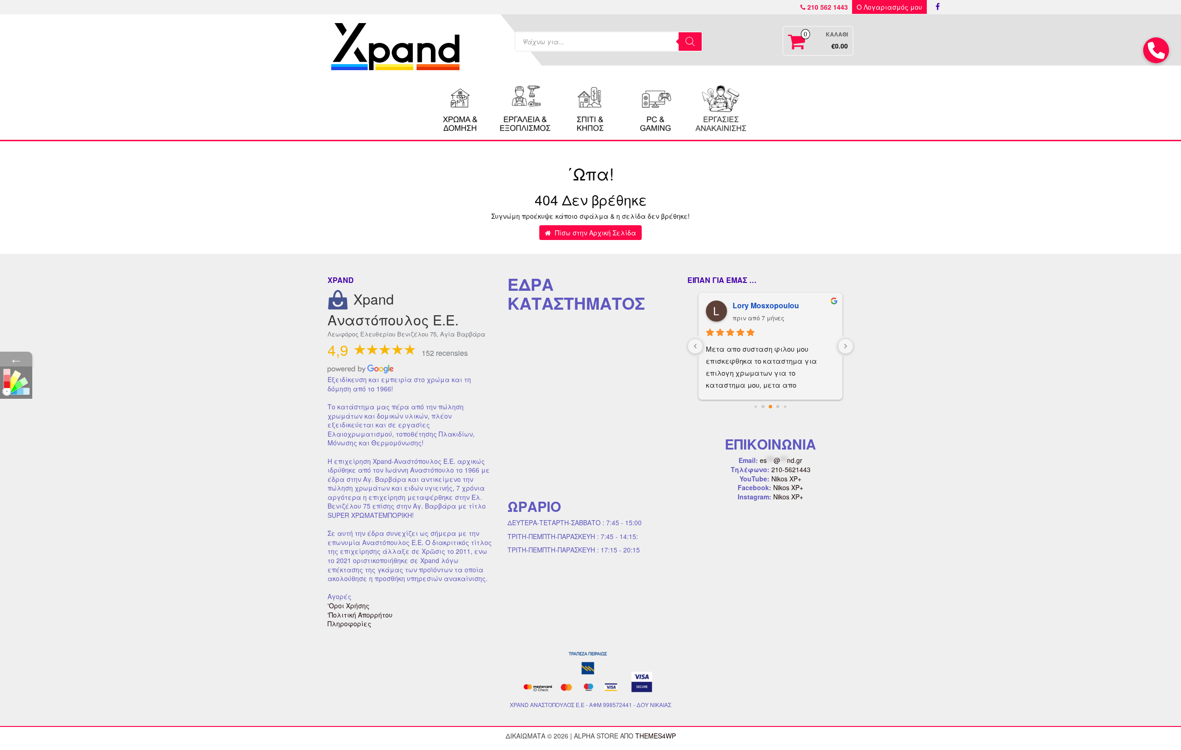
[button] (1156, 50)
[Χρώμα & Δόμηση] (460, 107)
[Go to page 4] (785, 407)
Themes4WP (655, 735)
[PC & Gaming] (655, 107)
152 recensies (445, 353)
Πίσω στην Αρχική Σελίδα (594, 232)
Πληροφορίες (349, 623)
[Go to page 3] (778, 406)
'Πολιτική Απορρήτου (360, 614)
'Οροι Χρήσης (349, 605)
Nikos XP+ (786, 478)
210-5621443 (791, 469)
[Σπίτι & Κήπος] (590, 107)
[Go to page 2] (770, 406)
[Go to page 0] (755, 407)
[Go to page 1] (763, 406)
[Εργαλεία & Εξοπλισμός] (525, 107)
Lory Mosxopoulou (766, 305)
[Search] (690, 41)
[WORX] (720, 107)
